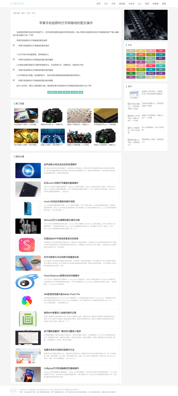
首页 (99, 3)
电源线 (141, 54)
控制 (140, 77)
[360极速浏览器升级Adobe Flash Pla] (28, 300)
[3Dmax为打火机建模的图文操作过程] (28, 226)
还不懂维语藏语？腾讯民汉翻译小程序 (62, 331)
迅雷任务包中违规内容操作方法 (59, 349)
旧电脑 (131, 58)
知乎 (131, 77)
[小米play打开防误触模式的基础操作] (28, 374)
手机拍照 (74, 92)
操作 (54, 92)
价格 (160, 73)
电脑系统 (131, 66)
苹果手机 (66, 92)
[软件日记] (17, 3)
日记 (28, 13)
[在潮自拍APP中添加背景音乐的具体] (28, 244)
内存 (114, 3)
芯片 (106, 3)
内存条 (131, 3)
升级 (131, 54)
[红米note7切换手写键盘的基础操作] (28, 189)
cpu (139, 3)
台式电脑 (141, 73)
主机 (150, 54)
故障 (160, 77)
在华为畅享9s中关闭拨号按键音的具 (61, 257)
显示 (150, 58)
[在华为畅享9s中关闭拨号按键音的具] (28, 263)
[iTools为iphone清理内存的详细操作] (28, 281)
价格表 (141, 66)
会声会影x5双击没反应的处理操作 (60, 164)
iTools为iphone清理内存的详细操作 (61, 275)
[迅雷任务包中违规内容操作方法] (28, 356)
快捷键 (155, 3)
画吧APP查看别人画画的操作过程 (60, 312)
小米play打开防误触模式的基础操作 (61, 368)
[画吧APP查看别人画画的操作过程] (28, 318)
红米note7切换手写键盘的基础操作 (61, 182)
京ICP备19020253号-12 (71, 389)
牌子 (160, 58)
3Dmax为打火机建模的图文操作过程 (62, 220)
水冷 (131, 51)
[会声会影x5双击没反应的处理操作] (28, 170)
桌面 (164, 3)
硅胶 (150, 77)
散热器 (122, 3)
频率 (131, 62)
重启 (160, 62)
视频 (131, 73)
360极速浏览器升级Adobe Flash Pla (62, 294)
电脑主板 (151, 73)
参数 (150, 69)
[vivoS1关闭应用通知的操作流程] (28, 207)
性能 (150, 51)
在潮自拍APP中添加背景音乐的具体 (61, 238)
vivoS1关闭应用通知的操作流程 (59, 201)
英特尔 (141, 69)
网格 (49, 92)
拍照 (80, 92)
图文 (59, 92)
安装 (131, 69)
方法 (160, 54)
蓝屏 (140, 62)
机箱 (160, 51)
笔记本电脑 (151, 62)
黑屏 (150, 66)
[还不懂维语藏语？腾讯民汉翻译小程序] (28, 337)
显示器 (141, 58)
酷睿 (160, 66)
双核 (160, 69)
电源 (147, 3)
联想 (140, 51)
